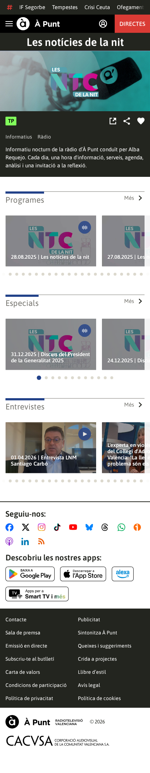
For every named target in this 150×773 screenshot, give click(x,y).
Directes (132, 23)
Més (129, 198)
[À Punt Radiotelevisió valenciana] (44, 722)
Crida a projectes (97, 659)
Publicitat (89, 619)
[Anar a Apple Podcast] (10, 541)
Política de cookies (99, 698)
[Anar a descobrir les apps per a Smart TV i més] (37, 594)
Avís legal (89, 685)
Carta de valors (22, 672)
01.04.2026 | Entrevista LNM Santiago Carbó (44, 460)
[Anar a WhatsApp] (123, 527)
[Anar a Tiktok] (59, 527)
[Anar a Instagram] (43, 527)
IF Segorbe (32, 7)
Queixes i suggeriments (104, 646)
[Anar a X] (27, 527)
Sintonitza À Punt (97, 633)
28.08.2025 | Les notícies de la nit (50, 257)
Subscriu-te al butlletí (29, 659)
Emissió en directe (26, 646)
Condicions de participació (36, 685)
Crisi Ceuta (97, 7)
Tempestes (65, 7)
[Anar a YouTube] (74, 527)
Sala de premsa (22, 633)
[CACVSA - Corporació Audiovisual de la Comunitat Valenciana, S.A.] (57, 740)
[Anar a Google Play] (30, 574)
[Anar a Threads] (107, 527)
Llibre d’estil (92, 672)
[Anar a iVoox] (139, 527)
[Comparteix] (126, 121)
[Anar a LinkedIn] (26, 541)
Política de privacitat (29, 698)
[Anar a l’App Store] (83, 574)
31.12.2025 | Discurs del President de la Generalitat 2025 (50, 357)
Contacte (16, 619)
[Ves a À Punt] (38, 23)
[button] (3, 274)
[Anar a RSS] (43, 541)
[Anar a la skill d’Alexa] (123, 574)
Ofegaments (131, 7)
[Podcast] (113, 121)
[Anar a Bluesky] (91, 527)
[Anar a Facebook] (10, 527)
